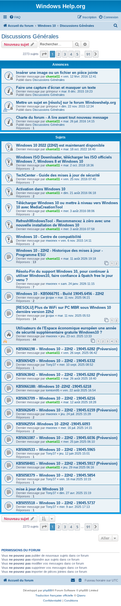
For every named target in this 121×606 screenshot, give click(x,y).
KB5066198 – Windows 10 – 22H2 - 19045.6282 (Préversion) (66, 349)
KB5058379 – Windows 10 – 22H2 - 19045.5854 (55, 475)
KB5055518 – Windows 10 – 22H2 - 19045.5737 (55, 503)
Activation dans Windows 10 (40, 189)
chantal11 (53, 76)
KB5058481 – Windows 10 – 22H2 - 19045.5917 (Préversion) (66, 463)
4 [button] (71, 54)
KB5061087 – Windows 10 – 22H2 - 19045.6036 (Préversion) (66, 438)
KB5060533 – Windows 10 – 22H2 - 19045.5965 (55, 450)
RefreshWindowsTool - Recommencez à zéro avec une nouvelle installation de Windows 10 (63, 223)
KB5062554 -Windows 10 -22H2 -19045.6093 (53, 424)
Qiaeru (81, 595)
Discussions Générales (30, 36)
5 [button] (77, 54)
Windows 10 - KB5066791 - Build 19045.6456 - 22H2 (60, 294)
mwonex (51, 240)
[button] (44, 54)
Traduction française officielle (54, 595)
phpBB (47, 590)
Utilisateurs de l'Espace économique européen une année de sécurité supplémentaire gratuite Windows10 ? (66, 330)
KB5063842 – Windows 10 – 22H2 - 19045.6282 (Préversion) (66, 375)
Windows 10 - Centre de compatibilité (48, 237)
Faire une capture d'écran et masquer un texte (56, 87)
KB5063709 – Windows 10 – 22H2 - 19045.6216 (55, 398)
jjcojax (50, 297)
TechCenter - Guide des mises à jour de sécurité (58, 175)
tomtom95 (52, 390)
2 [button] (59, 54)
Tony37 (51, 364)
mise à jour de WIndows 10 (39, 489)
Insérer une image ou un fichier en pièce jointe (57, 72)
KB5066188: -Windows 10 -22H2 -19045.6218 (53, 386)
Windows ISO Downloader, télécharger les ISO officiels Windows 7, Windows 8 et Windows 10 (64, 159)
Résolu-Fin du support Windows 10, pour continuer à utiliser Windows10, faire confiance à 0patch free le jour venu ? (64, 275)
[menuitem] (15, 17)
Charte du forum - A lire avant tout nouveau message (62, 117)
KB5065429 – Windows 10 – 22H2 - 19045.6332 (55, 361)
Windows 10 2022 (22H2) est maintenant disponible (60, 145)
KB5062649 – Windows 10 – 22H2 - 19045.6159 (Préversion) (66, 410)
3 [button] (65, 54)
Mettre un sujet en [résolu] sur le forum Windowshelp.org (66, 102)
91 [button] (88, 54)
